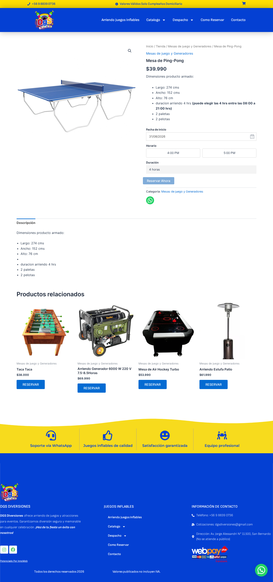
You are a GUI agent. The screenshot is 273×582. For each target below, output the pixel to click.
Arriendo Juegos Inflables (120, 20)
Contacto (238, 20)
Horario (151, 145)
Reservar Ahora (158, 181)
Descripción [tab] (26, 223)
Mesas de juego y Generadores (189, 46)
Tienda (160, 46)
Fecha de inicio (156, 129)
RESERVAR (31, 384)
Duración (152, 162)
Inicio (149, 46)
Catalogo (153, 20)
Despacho (180, 20)
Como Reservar (212, 20)
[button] (129, 50)
